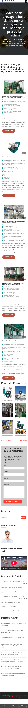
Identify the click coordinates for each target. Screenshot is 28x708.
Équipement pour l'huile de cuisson (11, 587)
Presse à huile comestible (8, 606)
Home (5, 39)
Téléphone (7, 478)
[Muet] (22, 568)
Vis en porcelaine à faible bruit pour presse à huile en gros (13, 624)
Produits (12, 39)
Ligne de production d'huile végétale (11, 592)
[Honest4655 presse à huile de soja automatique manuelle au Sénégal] (20, 410)
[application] (14, 563)
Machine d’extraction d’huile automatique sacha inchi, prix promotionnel (12, 653)
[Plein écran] (25, 568)
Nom (5, 465)
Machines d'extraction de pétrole (10, 602)
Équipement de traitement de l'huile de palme (15, 582)
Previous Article (6, 440)
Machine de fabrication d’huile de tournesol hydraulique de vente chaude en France (13, 660)
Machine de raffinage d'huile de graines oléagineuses (15, 597)
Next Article (23, 440)
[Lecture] (3, 568)
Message (6, 484)
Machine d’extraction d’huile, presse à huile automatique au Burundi (13, 674)
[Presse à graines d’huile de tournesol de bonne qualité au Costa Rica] (20, 393)
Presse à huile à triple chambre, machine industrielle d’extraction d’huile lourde (12, 638)
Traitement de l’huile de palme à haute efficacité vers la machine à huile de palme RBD (13, 645)
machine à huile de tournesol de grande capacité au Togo (12, 631)
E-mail (6, 471)
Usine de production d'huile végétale (11, 611)
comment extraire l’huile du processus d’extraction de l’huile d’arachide (11, 667)
